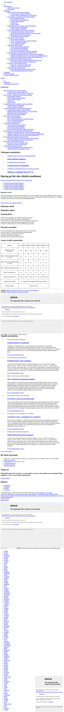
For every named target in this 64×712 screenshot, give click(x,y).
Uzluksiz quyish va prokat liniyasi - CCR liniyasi (23, 15)
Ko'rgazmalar (10, 9)
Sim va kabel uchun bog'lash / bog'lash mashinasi (24, 41)
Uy (5, 5)
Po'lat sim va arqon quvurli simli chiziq (21, 64)
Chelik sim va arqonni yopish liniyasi (20, 66)
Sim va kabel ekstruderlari (17, 39)
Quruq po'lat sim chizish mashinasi (20, 46)
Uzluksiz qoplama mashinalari (18, 29)
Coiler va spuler (15, 24)
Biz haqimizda (8, 6)
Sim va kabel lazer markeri (18, 43)
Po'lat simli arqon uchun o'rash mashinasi (26, 494)
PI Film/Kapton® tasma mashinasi (20, 36)
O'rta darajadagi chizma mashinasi (20, 20)
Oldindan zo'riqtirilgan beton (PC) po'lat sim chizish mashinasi (27, 54)
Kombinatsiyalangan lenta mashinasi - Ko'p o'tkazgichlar (25, 33)
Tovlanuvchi (14, 23)
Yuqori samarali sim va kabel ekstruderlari (17, 292)
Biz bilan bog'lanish (9, 73)
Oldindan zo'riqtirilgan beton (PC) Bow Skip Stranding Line (26, 57)
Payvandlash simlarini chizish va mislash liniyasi (23, 61)
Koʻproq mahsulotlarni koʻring (15, 355)
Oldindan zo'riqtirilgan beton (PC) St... (20, 172)
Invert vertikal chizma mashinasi (19, 48)
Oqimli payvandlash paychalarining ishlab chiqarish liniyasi (26, 60)
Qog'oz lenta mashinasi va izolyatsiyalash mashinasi (21, 30)
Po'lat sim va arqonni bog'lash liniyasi (17, 63)
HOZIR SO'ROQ (5, 478)
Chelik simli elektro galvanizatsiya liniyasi (22, 70)
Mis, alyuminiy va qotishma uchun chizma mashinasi (21, 17)
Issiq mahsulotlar (40, 492)
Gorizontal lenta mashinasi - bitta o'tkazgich (22, 32)
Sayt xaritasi (49, 492)
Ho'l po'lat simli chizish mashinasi (19, 49)
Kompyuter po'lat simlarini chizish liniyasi (12, 495)
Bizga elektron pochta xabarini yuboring (11, 203)
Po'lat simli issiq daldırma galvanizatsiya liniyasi (23, 69)
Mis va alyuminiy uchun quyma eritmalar (18, 12)
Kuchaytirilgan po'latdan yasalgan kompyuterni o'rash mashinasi (40, 495)
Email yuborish (5, 500)
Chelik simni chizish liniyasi (14, 45)
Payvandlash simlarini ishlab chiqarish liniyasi (19, 58)
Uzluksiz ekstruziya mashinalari (19, 27)
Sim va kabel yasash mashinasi (15, 38)
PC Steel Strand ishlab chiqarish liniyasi (47, 494)
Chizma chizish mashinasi (17, 21)
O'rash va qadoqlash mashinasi (19, 42)
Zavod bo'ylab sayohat (13, 8)
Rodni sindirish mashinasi (17, 18)
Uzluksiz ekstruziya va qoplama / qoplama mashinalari (21, 26)
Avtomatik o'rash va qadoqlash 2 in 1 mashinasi (23, 417)
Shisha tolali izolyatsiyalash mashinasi (21, 35)
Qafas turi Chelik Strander (7, 494)
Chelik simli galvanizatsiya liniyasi (16, 67)
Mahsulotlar (7, 11)
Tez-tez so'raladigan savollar (11, 75)
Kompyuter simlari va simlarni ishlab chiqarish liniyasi (21, 52)
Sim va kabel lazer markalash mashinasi (21, 379)
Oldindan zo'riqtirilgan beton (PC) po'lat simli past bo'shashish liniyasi (29, 55)
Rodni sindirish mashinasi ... (17, 159)
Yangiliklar (7, 72)
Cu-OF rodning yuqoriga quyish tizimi (21, 14)
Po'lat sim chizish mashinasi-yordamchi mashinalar (24, 51)
